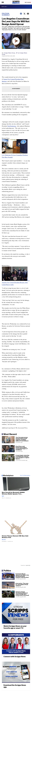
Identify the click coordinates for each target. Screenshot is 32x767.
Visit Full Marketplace (25, 475)
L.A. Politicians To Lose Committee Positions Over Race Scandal (15, 156)
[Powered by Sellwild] (28, 565)
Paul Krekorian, (12, 126)
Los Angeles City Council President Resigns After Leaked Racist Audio (16, 282)
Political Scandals (6, 14)
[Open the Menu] (2, 2)
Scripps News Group (9, 53)
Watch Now (27, 2)
